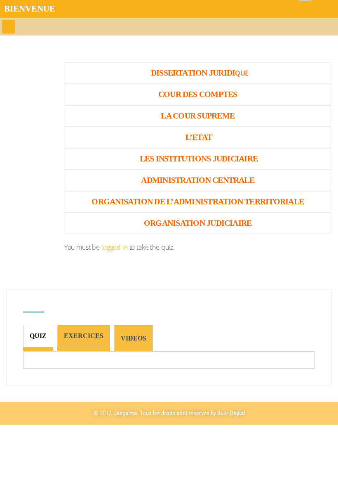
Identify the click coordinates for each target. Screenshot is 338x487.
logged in (114, 247)
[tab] (38, 336)
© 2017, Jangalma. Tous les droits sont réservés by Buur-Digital (169, 413)
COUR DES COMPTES (197, 94)
